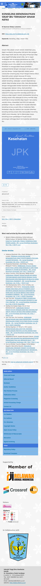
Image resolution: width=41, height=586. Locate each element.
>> (7, 358)
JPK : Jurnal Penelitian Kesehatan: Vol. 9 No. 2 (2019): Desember (21, 303)
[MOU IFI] (18, 562)
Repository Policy (9, 449)
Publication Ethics (10, 395)
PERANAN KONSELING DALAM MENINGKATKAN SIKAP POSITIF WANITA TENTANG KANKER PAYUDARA (22, 258)
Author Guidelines (10, 387)
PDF (6, 185)
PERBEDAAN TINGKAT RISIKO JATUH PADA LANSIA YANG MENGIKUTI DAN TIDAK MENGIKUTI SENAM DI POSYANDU (22, 267)
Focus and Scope (9, 375)
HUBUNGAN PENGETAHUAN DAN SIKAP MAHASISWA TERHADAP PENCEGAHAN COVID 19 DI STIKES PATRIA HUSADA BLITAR (22, 320)
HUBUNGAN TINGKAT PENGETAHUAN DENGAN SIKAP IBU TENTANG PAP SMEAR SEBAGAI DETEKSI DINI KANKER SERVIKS (22, 310)
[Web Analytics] (7, 507)
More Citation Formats (9, 210)
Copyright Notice (9, 426)
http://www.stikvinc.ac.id (17, 583)
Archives (10, 8)
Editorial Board (9, 379)
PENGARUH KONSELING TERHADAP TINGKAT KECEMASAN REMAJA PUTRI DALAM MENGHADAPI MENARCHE (21, 348)
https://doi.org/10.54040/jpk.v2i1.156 (17, 34)
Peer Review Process (10, 391)
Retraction (7, 438)
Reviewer (7, 383)
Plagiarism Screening (11, 399)
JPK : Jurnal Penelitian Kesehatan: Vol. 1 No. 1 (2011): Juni (22, 341)
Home (3, 8)
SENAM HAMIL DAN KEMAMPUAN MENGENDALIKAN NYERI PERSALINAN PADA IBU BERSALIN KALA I (22, 338)
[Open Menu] (2, 4)
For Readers (8, 414)
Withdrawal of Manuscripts (13, 434)
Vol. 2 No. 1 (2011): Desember (23, 8)
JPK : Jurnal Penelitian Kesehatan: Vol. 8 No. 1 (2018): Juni (19, 261)
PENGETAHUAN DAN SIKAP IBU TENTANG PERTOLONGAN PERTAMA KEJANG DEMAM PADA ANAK (21, 331)
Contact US (7, 406)
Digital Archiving (9, 442)
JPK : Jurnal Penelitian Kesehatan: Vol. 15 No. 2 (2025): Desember (20, 295)
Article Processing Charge (12, 402)
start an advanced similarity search (22, 362)
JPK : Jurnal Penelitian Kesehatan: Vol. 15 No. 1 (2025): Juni (21, 282)
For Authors (8, 418)
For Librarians (8, 422)
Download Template (10, 453)
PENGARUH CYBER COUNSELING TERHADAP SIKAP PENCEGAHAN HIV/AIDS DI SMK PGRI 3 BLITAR (21, 300)
